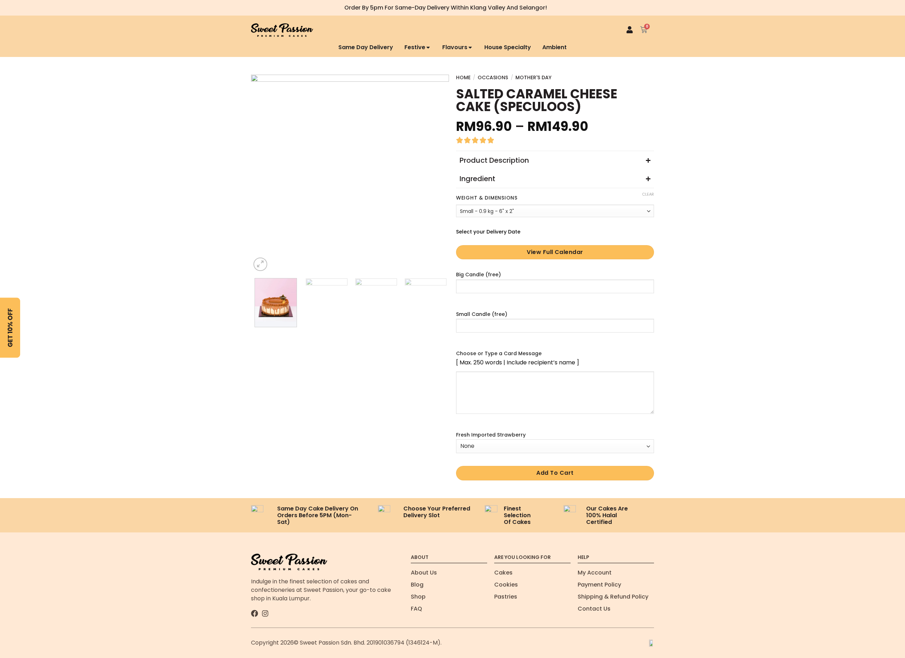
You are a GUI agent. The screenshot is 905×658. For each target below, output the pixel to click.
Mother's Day (533, 77)
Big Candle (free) (478, 274)
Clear (648, 194)
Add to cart (554, 473)
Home (463, 77)
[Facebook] (254, 613)
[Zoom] (260, 264)
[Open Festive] (428, 47)
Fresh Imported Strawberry (491, 434)
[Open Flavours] (470, 47)
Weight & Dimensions (487, 198)
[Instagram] (265, 613)
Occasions (493, 77)
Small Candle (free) (481, 314)
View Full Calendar (555, 252)
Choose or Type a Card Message (499, 353)
